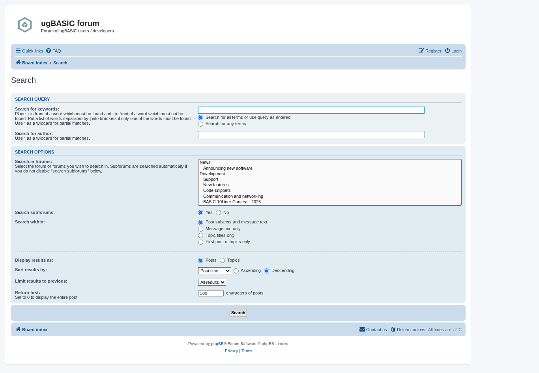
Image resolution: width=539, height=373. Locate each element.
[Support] (330, 179)
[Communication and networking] (330, 196)
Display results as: (34, 260)
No (225, 212)
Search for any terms (225, 123)
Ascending (250, 270)
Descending (282, 270)
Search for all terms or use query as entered (247, 117)
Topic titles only (219, 235)
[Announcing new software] (330, 168)
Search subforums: (35, 212)
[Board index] (27, 25)
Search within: (30, 221)
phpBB (217, 343)
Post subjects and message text (235, 221)
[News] (330, 162)
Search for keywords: (37, 109)
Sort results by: (31, 269)
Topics (233, 260)
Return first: (27, 292)
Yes (208, 212)
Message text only (222, 228)
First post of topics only (227, 241)
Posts (210, 260)
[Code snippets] (330, 190)
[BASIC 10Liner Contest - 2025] (330, 202)
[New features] (330, 185)
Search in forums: (33, 161)
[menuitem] (53, 51)
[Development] (330, 174)
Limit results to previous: (41, 281)
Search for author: (34, 133)
